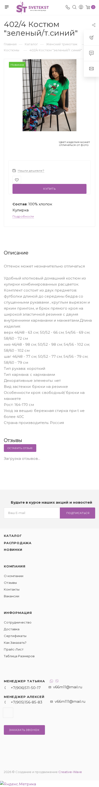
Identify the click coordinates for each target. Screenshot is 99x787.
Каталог (13, 536)
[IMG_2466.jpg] (50, 95)
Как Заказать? (15, 642)
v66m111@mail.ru (70, 701)
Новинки (13, 550)
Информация (18, 613)
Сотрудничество (17, 622)
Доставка (11, 629)
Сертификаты (15, 636)
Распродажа (17, 543)
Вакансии (11, 596)
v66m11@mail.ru (67, 687)
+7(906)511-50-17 (26, 687)
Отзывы (10, 583)
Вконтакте (8, 713)
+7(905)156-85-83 (26, 702)
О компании (13, 576)
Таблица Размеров (19, 656)
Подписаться (78, 513)
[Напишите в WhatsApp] (51, 682)
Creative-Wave (70, 772)
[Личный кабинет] (81, 7)
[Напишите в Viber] (57, 682)
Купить (49, 188)
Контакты (11, 589)
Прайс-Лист (14, 649)
